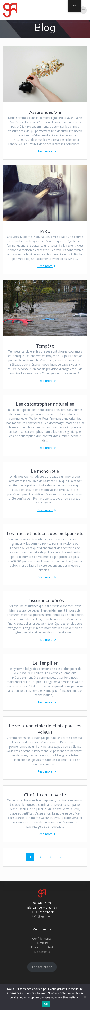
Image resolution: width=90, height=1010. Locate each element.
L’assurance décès (45, 600)
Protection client (42, 947)
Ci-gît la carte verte (45, 794)
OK (46, 1003)
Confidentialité (42, 938)
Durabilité (42, 943)
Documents (42, 952)
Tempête (45, 346)
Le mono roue (45, 471)
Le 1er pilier (45, 663)
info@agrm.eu (41, 916)
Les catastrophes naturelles (45, 404)
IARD (45, 231)
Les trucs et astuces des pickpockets (45, 533)
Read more (45, 151)
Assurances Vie (45, 112)
